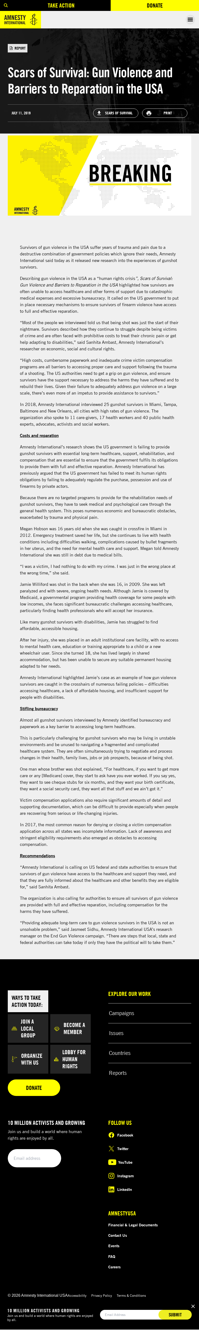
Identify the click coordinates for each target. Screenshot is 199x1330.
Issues (116, 1033)
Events (113, 1245)
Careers (114, 1266)
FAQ (111, 1256)
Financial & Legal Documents (133, 1224)
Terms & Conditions (131, 1295)
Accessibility (77, 1295)
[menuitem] (6, 5)
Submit (49, 1158)
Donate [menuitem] (172, 6)
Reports (118, 1073)
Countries (120, 1053)
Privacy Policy (101, 1295)
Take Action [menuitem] (61, 5)
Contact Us (117, 1235)
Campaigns (121, 1013)
